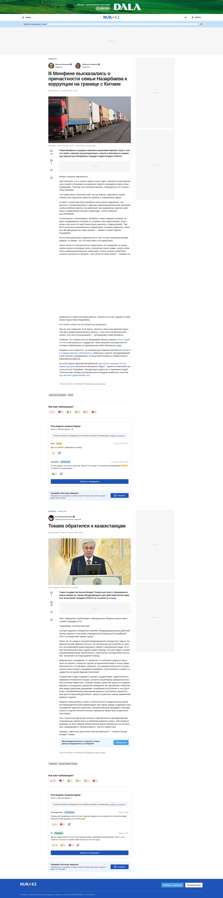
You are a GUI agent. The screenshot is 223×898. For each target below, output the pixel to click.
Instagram (121, 495)
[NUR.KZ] (111, 17)
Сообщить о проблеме (172, 885)
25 (54, 781)
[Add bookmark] (51, 178)
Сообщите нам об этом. (95, 384)
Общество (52, 59)
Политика (52, 511)
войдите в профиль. (117, 436)
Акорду (112, 598)
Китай (70, 395)
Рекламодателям (194, 885)
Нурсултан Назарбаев (57, 395)
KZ (186, 17)
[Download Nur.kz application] (111, 7)
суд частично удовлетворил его (74, 375)
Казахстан (62, 511)
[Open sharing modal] (51, 170)
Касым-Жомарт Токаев (68, 764)
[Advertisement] (111, 41)
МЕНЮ (28, 17)
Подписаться (121, 742)
